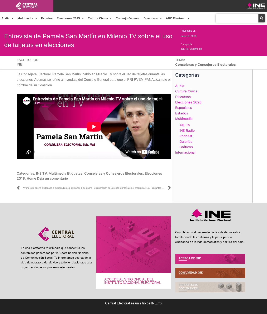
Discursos (151, 18)
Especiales (183, 107)
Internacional (185, 152)
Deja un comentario (52, 178)
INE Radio (187, 130)
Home (31, 178)
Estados (47, 18)
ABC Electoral (175, 18)
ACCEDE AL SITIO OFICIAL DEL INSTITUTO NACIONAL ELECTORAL (132, 281)
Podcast (185, 136)
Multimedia (25, 18)
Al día (5, 18)
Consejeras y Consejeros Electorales (113, 173)
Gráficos (186, 147)
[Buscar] (261, 18)
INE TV (184, 48)
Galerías (185, 141)
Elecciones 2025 (68, 18)
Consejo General (128, 18)
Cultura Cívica (98, 18)
